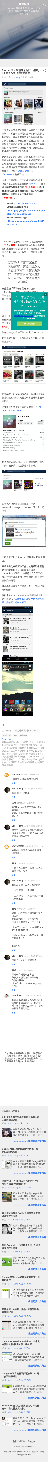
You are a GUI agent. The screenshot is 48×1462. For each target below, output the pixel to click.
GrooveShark (23, 171)
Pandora (33, 183)
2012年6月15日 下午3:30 (33, 956)
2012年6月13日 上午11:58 (34, 846)
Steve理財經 (18, 846)
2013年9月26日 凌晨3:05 (32, 996)
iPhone (23, 735)
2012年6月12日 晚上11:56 (30, 774)
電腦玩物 (24, 4)
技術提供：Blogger (25, 1441)
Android (7, 735)
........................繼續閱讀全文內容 (30, 1141)
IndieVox (8, 174)
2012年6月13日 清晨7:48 (33, 826)
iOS (15, 735)
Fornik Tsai (17, 995)
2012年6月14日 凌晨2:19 (26, 909)
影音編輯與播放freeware (27, 730)
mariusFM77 (29, 1446)
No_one (16, 774)
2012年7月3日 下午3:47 (25, 970)
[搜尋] (44, 5)
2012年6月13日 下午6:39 (33, 881)
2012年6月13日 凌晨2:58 (26, 803)
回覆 (13, 783)
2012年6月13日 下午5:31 (26, 863)
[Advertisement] (24, 41)
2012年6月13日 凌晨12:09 (33, 789)
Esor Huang (18, 788)
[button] (44, 71)
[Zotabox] (0, 1461)
